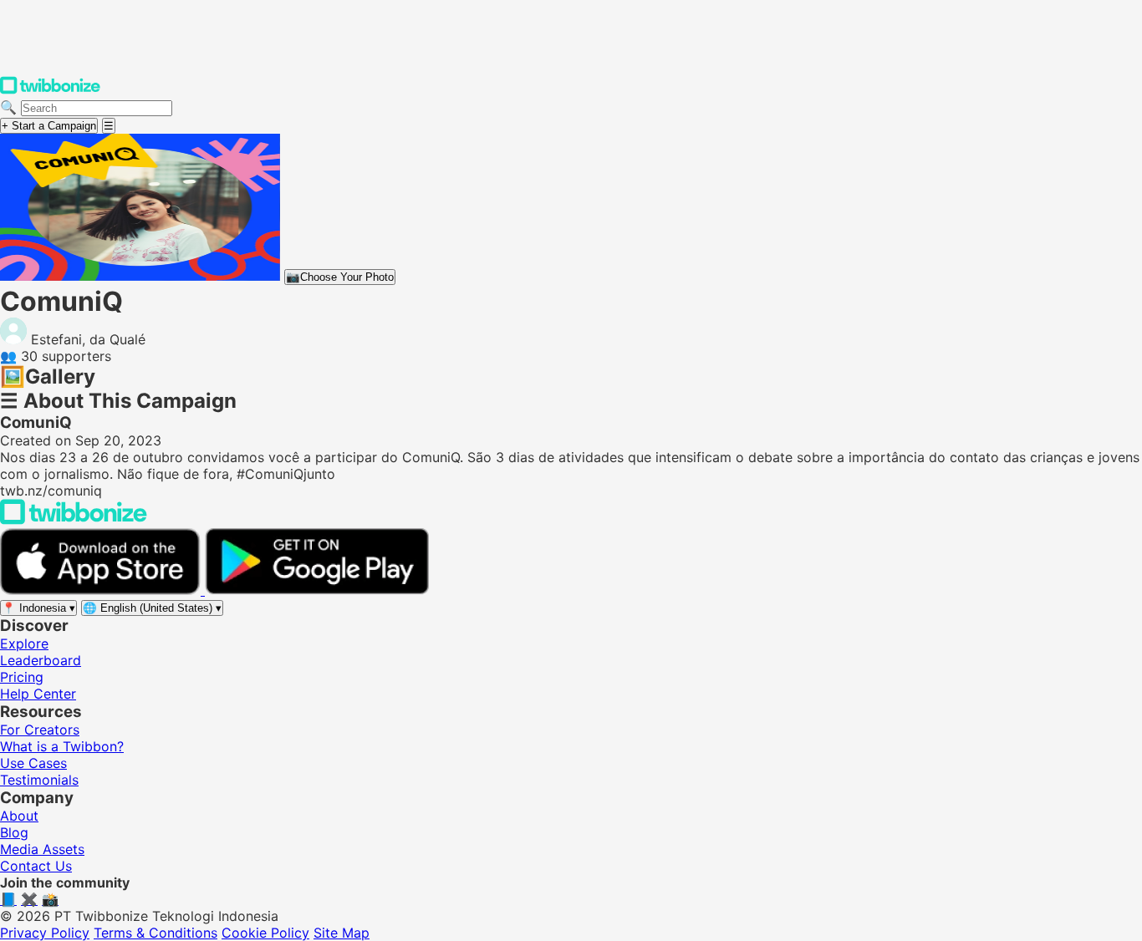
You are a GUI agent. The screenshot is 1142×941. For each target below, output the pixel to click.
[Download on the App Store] (102, 590)
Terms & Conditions (155, 932)
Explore (24, 643)
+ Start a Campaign (49, 126)
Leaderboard (40, 660)
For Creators (39, 729)
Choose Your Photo (340, 277)
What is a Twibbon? (62, 746)
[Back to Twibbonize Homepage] (73, 519)
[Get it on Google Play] (317, 590)
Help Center (38, 693)
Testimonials (39, 779)
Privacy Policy (44, 932)
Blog (14, 832)
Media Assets (42, 849)
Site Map (342, 932)
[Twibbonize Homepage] (50, 90)
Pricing (21, 677)
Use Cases (33, 763)
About (19, 815)
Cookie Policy (265, 932)
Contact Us (36, 865)
